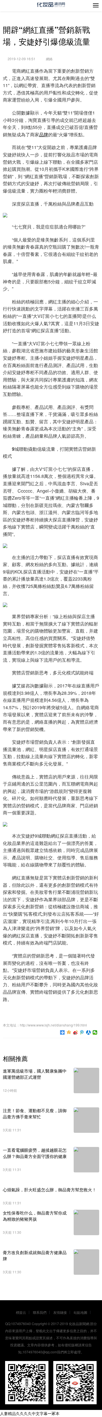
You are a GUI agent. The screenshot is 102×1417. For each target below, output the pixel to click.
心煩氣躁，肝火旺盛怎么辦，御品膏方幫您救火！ (49, 1189)
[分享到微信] (95, 1032)
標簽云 (21, 1312)
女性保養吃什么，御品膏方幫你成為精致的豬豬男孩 (35, 1216)
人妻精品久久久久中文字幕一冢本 (30, 1413)
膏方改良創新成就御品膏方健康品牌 (35, 1255)
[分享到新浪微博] (75, 1032)
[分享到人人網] (88, 1032)
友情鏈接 (60, 1312)
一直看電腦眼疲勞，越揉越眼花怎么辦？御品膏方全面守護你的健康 (35, 1153)
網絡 (49, 58)
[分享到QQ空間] (69, 1032)
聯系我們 (39, 1312)
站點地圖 (80, 1312)
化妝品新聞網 (79, 1323)
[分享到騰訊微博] (82, 1032)
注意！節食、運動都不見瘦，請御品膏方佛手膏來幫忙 (35, 1113)
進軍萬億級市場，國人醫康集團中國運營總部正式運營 (35, 1074)
